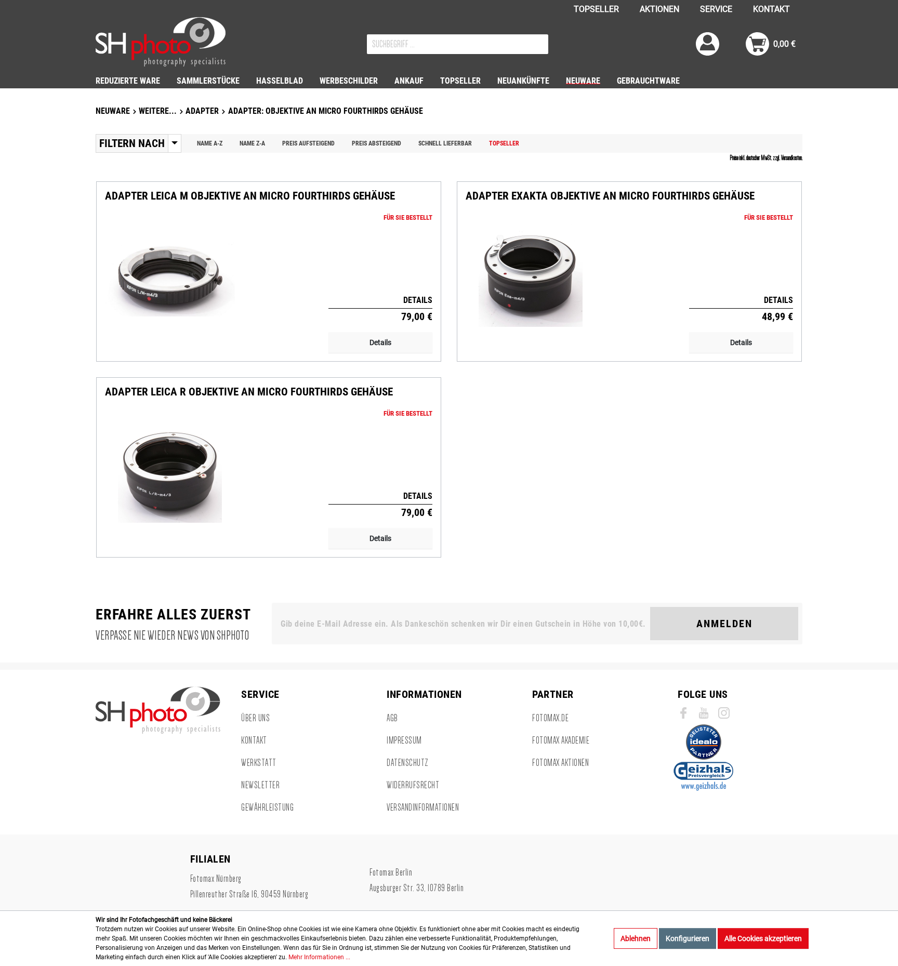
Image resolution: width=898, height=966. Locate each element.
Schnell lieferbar (445, 143)
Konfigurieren (687, 938)
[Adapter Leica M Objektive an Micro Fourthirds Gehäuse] (170, 275)
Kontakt (254, 740)
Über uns (255, 718)
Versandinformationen (423, 807)
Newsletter (260, 785)
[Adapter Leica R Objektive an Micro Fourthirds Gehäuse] (170, 471)
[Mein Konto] (707, 44)
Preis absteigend (376, 143)
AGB (392, 718)
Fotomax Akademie (560, 740)
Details (380, 342)
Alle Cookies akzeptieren (763, 938)
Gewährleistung (267, 807)
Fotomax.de (550, 718)
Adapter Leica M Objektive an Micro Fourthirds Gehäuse (250, 196)
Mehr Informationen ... (319, 957)
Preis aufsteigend (308, 143)
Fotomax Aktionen (560, 763)
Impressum (404, 740)
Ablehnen (635, 938)
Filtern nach (132, 143)
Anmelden (724, 623)
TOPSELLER (596, 9)
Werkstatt (258, 763)
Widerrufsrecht (413, 785)
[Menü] (174, 143)
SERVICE (716, 9)
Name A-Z (209, 143)
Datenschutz (408, 763)
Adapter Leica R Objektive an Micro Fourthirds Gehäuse (249, 392)
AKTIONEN (659, 9)
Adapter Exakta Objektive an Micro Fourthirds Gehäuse (610, 196)
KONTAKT (771, 9)
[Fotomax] (161, 42)
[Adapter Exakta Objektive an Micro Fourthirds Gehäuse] (531, 275)
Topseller (504, 143)
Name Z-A (252, 143)
